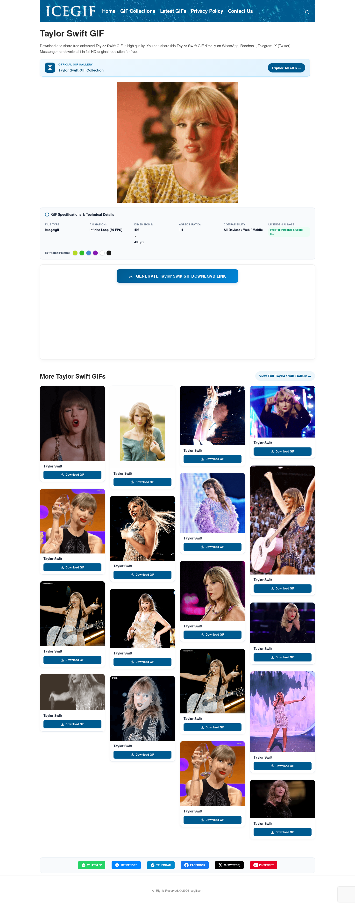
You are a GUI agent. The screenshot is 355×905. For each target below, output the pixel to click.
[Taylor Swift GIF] (72, 423)
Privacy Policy (207, 10)
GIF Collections (137, 10)
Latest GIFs (173, 10)
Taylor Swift (52, 466)
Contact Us (240, 10)
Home (108, 10)
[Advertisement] (177, 321)
